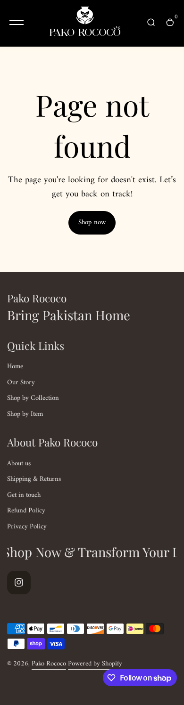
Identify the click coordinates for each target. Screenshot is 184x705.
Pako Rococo (49, 663)
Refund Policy (26, 510)
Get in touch (24, 495)
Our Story (21, 382)
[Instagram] (19, 582)
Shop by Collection (33, 398)
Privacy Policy (27, 526)
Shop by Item (25, 414)
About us (19, 463)
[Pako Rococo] (85, 23)
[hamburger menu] (16, 22)
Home (15, 366)
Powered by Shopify (95, 663)
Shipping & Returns (34, 479)
